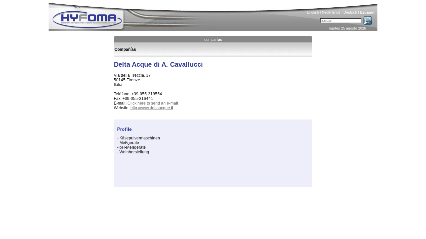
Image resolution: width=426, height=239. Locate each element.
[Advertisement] (195, 174)
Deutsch (350, 12)
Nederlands (331, 12)
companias (213, 39)
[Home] (132, 15)
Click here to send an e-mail (152, 103)
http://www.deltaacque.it (151, 108)
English (313, 12)
